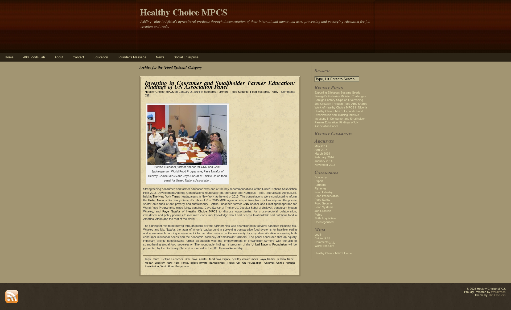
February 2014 (324, 157)
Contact (78, 57)
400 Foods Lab (34, 57)
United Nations (157, 200)
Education (100, 57)
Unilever (269, 262)
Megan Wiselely (154, 262)
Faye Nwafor (171, 211)
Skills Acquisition (325, 218)
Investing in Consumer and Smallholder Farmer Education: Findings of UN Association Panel (220, 85)
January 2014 (323, 161)
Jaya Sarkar (267, 258)
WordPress (498, 291)
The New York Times (166, 196)
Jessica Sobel (285, 258)
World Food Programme (174, 266)
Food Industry (324, 192)
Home (9, 57)
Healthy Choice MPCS (183, 12)
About (59, 57)
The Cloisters (497, 295)
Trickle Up (233, 262)
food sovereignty (219, 258)
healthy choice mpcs (245, 258)
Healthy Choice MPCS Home (333, 253)
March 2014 (322, 153)
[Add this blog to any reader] (11, 302)
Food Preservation (327, 196)
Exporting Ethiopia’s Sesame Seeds (337, 92)
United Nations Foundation (269, 244)
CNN (246, 204)
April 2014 (321, 149)
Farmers (223, 91)
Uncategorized (324, 222)
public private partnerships (207, 262)
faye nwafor (199, 258)
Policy (274, 91)
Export (319, 181)
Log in (318, 234)
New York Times (177, 262)
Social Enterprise (186, 57)
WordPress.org (324, 245)
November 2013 (325, 164)
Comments (325, 242)
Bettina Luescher (172, 258)
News (160, 57)
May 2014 (321, 146)
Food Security (239, 91)
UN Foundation (252, 262)
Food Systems (259, 91)
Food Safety (322, 199)
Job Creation (323, 210)
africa (156, 258)
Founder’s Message (132, 57)
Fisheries (321, 188)
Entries (322, 238)
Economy (210, 91)
